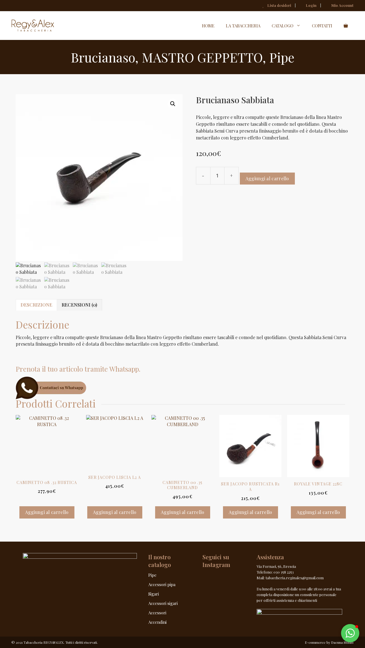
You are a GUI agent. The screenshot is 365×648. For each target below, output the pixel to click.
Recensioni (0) (79, 305)
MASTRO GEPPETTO (202, 57)
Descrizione (36, 305)
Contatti (322, 26)
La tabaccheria (243, 26)
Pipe (281, 57)
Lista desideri (279, 5)
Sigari (153, 594)
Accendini (157, 622)
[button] (173, 104)
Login (311, 5)
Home (208, 26)
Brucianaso (103, 57)
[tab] (36, 305)
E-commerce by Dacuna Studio (329, 642)
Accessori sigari (163, 603)
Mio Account (342, 5)
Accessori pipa (161, 584)
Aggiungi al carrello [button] (47, 512)
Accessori (157, 612)
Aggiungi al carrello (267, 178)
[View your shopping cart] (346, 25)
